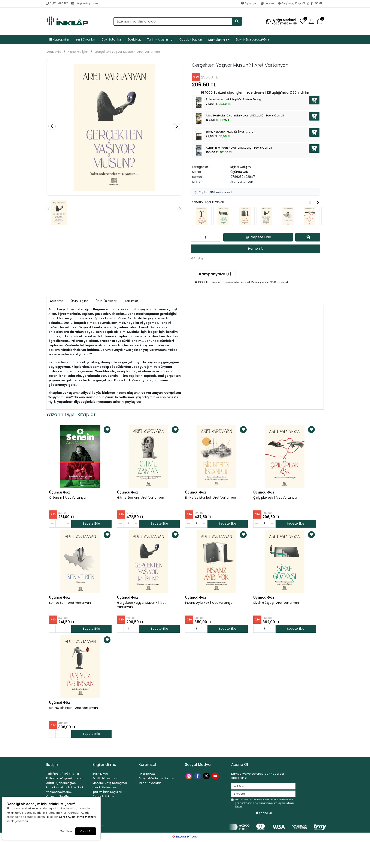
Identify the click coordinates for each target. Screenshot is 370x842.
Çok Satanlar (111, 39)
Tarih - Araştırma (160, 39)
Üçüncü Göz (239, 172)
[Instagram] (309, 4)
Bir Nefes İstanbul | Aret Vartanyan (210, 498)
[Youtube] (215, 775)
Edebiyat (134, 39)
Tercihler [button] (66, 831)
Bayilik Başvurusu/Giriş (253, 39)
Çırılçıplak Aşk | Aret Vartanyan (275, 498)
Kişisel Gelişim (78, 51)
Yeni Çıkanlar (85, 39)
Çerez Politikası (103, 796)
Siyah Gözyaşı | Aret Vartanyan (276, 603)
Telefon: (52, 774)
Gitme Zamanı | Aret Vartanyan (140, 498)
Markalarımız (217, 40)
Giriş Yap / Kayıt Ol (293, 3)
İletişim (269, 3)
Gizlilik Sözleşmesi (105, 778)
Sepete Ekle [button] (261, 237)
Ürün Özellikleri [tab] (106, 301)
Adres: (50, 783)
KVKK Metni (100, 774)
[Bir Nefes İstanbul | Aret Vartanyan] (216, 456)
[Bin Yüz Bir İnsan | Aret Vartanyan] (80, 666)
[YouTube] (321, 4)
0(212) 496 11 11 (59, 3)
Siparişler (250, 3)
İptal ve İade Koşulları (107, 792)
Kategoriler (60, 39)
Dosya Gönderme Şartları (156, 778)
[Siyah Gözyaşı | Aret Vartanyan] (284, 561)
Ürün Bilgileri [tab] (79, 301)
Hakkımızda (147, 774)
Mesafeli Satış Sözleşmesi (110, 783)
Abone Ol (265, 813)
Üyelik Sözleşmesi (104, 787)
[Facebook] (313, 4)
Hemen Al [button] (255, 248)
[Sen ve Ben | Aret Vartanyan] (80, 561)
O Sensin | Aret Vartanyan (68, 498)
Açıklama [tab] (57, 301)
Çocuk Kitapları (190, 39)
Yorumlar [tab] (131, 301)
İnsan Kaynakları (150, 783)
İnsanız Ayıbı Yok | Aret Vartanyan (209, 603)
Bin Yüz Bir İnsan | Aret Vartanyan (73, 708)
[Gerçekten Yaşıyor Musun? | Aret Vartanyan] (148, 561)
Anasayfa (54, 51)
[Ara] (237, 21)
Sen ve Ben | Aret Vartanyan (70, 603)
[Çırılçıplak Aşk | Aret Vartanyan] (284, 456)
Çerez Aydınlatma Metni (76, 816)
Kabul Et (86, 831)
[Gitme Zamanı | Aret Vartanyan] (148, 456)
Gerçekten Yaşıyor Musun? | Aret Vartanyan (127, 51)
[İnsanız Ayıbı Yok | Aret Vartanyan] (216, 561)
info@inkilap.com (86, 3)
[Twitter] (317, 4)
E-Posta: (52, 778)
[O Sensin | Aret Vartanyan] (80, 456)
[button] (319, 21)
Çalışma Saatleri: (58, 796)
